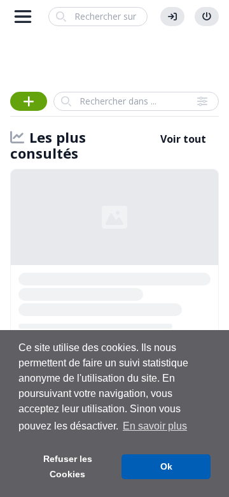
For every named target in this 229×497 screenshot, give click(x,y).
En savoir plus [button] (155, 426)
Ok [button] (166, 466)
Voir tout (183, 139)
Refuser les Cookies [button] (67, 466)
